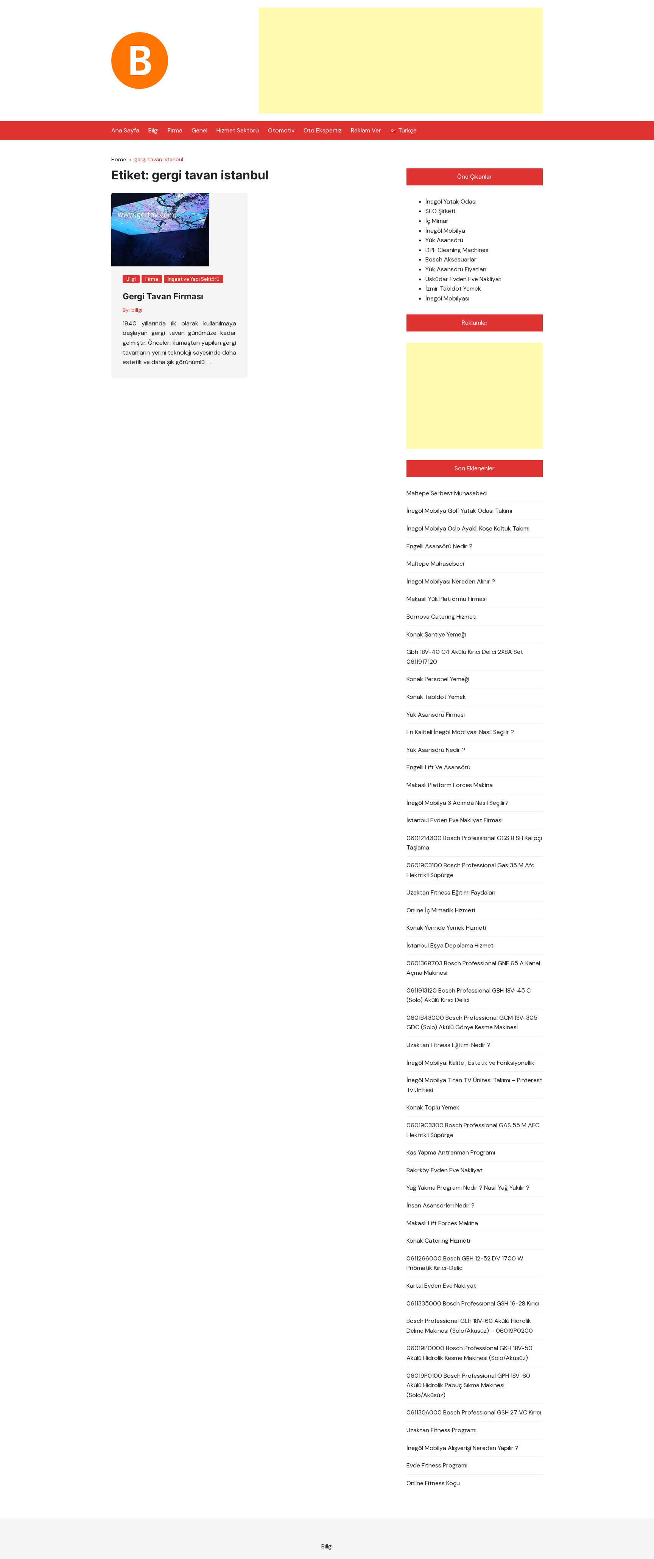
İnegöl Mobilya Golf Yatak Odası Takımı (459, 511)
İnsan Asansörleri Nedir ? (440, 1205)
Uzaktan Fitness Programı (441, 1430)
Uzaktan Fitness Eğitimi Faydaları (450, 892)
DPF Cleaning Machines (457, 250)
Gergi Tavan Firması (163, 296)
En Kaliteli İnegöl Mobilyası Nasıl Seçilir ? (460, 732)
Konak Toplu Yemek (432, 1107)
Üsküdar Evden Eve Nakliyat (463, 279)
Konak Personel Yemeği (437, 679)
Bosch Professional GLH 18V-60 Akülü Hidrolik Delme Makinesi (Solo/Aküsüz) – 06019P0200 (469, 1326)
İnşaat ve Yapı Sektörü (194, 279)
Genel (199, 130)
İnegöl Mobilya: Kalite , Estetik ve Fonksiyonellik (470, 1063)
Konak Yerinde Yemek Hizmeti (446, 928)
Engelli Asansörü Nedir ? (439, 546)
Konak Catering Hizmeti (438, 1241)
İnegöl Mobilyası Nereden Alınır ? (450, 581)
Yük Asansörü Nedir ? (435, 750)
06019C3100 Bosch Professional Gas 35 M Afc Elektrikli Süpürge (470, 870)
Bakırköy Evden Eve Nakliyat (444, 1170)
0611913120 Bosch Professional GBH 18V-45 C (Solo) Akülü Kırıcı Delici (468, 995)
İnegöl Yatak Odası (450, 201)
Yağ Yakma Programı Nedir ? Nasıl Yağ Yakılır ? (467, 1188)
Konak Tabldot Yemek (436, 697)
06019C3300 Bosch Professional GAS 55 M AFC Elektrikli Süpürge (472, 1130)
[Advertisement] (401, 61)
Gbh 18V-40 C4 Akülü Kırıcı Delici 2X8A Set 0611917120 (464, 657)
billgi (136, 310)
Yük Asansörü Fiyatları (455, 269)
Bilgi (153, 130)
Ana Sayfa (125, 130)
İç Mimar (436, 221)
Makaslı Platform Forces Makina (449, 785)
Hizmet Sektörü (237, 130)
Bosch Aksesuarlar (450, 259)
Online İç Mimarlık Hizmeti (440, 910)
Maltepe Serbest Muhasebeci (446, 493)
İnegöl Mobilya (445, 231)
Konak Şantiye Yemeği (436, 634)
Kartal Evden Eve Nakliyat (441, 1286)
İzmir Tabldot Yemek (453, 289)
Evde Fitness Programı (436, 1465)
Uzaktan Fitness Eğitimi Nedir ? (448, 1045)
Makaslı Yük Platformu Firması (446, 599)
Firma (175, 130)
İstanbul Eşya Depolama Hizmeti (450, 945)
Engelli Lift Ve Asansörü (438, 767)
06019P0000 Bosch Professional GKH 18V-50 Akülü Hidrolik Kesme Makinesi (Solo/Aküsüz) (469, 1353)
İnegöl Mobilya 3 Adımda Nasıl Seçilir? (457, 803)
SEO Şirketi (440, 211)
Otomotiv (281, 130)
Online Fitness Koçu (433, 1483)
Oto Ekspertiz (323, 130)
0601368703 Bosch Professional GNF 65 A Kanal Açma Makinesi (473, 968)
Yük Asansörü (444, 240)
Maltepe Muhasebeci (435, 564)
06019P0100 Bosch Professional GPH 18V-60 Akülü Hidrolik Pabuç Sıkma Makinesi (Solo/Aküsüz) (468, 1385)
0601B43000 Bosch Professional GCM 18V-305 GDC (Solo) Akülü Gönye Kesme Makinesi (471, 1023)
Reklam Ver (366, 130)
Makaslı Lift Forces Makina (442, 1223)
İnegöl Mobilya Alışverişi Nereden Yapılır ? (462, 1448)
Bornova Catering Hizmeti (441, 617)
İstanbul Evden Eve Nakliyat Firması (454, 820)
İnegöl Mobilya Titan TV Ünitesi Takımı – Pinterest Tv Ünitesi (474, 1085)
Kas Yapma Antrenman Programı (450, 1152)
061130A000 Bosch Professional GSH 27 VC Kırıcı (473, 1412)
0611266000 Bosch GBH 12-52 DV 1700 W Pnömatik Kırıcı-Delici (464, 1263)
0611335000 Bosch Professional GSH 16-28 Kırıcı (472, 1303)
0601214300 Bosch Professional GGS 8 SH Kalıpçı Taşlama (474, 843)
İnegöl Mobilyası (447, 298)
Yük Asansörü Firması (435, 715)
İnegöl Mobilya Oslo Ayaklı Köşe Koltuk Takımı (467, 528)
